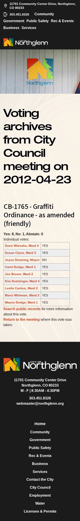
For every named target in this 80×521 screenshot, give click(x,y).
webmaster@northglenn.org (40, 403)
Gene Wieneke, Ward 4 (22, 245)
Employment (40, 495)
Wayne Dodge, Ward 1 (21, 302)
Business (11, 28)
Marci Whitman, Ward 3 (22, 295)
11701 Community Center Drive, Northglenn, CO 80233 (43, 6)
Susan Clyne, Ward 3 (20, 253)
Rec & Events (62, 21)
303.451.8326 (19, 14)
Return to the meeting (21, 319)
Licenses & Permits (40, 511)
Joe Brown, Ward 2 (19, 274)
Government (13, 21)
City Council (40, 487)
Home (40, 424)
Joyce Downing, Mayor (22, 260)
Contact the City (40, 479)
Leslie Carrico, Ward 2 (21, 288)
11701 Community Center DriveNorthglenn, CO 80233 (40, 382)
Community (44, 14)
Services (29, 28)
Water (40, 503)
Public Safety (37, 21)
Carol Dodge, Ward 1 (20, 267)
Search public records (22, 309)
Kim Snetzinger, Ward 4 (22, 281)
